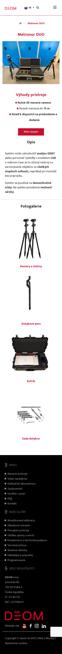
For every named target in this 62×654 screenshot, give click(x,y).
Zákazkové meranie (18, 525)
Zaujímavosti (14, 488)
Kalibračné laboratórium (21, 483)
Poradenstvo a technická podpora (27, 540)
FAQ (9, 498)
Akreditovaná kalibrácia (21, 520)
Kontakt (12, 503)
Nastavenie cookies (16, 643)
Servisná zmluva (16, 545)
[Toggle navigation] (55, 7)
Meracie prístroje (17, 473)
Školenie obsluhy (17, 550)
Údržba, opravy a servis (20, 535)
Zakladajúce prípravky (20, 555)
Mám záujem (31, 132)
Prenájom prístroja (18, 530)
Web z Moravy (46, 638)
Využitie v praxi (16, 493)
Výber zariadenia (17, 478)
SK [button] (30, 8)
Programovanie (16, 560)
